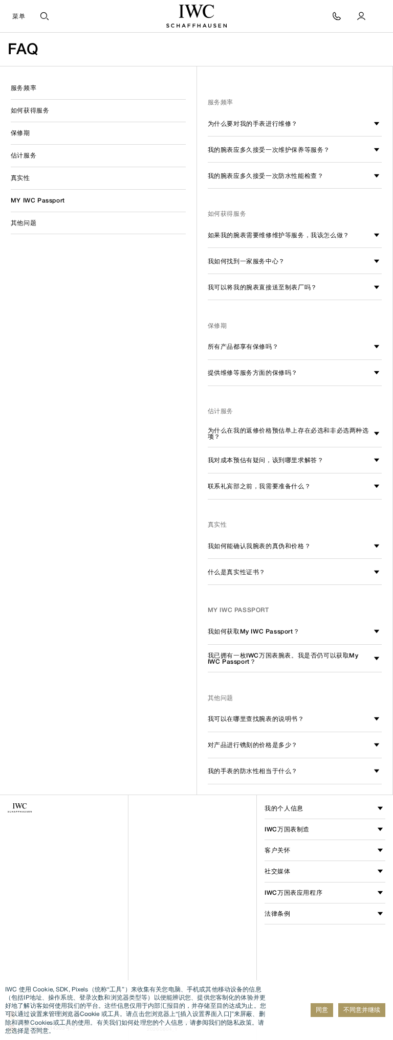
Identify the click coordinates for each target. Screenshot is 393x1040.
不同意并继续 (361, 1009)
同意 (322, 1009)
